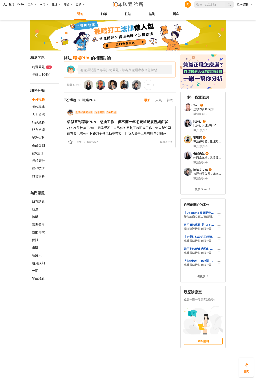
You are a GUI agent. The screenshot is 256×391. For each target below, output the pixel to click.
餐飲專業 (38, 107)
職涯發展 (38, 224)
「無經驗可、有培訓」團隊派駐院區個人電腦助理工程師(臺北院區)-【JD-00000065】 (199, 260)
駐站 (128, 14)
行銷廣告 (38, 160)
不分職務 (38, 99)
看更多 (201, 276)
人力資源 (38, 114)
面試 (35, 240)
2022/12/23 (166, 142)
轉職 (35, 217)
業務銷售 (38, 137)
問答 (80, 14)
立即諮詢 (203, 341)
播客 (176, 14)
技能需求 (38, 232)
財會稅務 (38, 176)
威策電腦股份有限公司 (198, 240)
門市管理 (38, 130)
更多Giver (201, 189)
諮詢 (152, 14)
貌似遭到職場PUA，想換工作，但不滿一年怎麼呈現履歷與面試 (117, 122)
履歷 (35, 209)
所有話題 (38, 201)
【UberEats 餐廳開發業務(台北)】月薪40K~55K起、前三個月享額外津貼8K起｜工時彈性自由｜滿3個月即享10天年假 (199, 212)
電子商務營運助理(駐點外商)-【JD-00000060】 (199, 248)
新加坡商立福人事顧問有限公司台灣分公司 (199, 216)
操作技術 (38, 168)
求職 (35, 247)
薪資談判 (38, 263)
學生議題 (38, 278)
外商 (35, 270)
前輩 (104, 14)
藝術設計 (38, 153)
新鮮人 (37, 255)
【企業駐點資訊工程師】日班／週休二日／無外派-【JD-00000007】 (199, 236)
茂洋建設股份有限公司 (198, 228)
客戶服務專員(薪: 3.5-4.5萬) (199, 224)
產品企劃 (38, 145)
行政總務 (38, 122)
